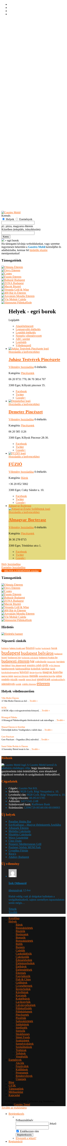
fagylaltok (60, 661)
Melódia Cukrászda (20, 831)
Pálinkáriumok (24, 122)
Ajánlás (13, 199)
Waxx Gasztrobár (18, 837)
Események (15, 170)
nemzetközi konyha (47, 676)
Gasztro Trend (22, 1104)
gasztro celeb (34, 665)
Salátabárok (22, 135)
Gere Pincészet (7, 736)
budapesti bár (14, 657)
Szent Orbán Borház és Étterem (14, 746)
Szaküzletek (22, 151)
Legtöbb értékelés (26, 332)
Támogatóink (16, 1088)
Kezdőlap (14, 29)
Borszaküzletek (24, 51)
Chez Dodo (15, 840)
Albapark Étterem (19, 827)
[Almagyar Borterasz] (29, 508)
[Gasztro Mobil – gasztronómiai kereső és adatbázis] (11, 212)
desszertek (51, 662)
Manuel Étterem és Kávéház (13, 727)
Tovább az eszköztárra (14, 1107)
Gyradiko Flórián (18, 850)
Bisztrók (20, 42)
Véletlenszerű (23, 345)
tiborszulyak (15, 890)
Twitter (20, 394)
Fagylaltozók (23, 87)
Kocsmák (21, 106)
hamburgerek (8, 668)
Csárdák (20, 61)
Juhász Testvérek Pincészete (34, 359)
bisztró (30, 648)
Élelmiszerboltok (25, 74)
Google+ (21, 397)
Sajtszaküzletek (24, 132)
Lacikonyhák (23, 113)
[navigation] (33, 1127)
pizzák (14, 679)
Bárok (19, 35)
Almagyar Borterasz (20, 505)
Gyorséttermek (24, 96)
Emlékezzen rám (29, 1131)
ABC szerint (23, 338)
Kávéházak (22, 103)
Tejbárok (21, 164)
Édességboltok (24, 71)
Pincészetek (22, 125)
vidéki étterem (29, 684)
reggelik (21, 679)
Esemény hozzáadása (21, 196)
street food (31, 679)
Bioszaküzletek (24, 39)
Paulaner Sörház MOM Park (25, 847)
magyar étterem (21, 676)
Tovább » (34, 701)
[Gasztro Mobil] (2, 240)
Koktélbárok (23, 109)
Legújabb (21, 342)
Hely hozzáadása (18, 193)
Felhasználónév (24, 1120)
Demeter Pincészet (26, 411)
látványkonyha (35, 672)
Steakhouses (23, 145)
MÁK (4, 708)
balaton (5, 648)
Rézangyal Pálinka (9, 717)
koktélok (36, 668)
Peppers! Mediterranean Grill (25, 844)
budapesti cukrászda (30, 657)
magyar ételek (7, 676)
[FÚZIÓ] (17, 453)
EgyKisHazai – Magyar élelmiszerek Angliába (35, 824)
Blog (11, 1082)
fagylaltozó (6, 665)
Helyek (13, 32)
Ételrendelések (24, 80)
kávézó (24, 672)
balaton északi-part (17, 648)
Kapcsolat (14, 1095)
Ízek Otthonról (17, 883)
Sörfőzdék (21, 138)
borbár (38, 648)
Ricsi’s (12, 853)
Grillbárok (21, 93)
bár (32, 661)
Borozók (21, 48)
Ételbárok (21, 77)
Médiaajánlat (16, 1091)
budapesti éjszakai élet (48, 657)
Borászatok (22, 45)
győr (45, 665)
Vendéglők (22, 167)
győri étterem (54, 665)
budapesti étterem (15, 661)
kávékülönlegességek (10, 672)
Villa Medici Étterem (10, 698)
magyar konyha (53, 672)
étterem (43, 683)
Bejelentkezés (16, 20)
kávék (52, 669)
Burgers (20, 58)
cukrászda (40, 661)
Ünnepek (21, 190)
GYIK (12, 206)
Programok (22, 183)
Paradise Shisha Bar (20, 821)
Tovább (13, 912)
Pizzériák (21, 129)
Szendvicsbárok (25, 154)
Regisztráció (16, 23)
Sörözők (20, 142)
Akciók (20, 174)
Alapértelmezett (24, 326)
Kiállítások (22, 180)
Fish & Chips (23, 90)
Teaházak (21, 161)
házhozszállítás (22, 668)
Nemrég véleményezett (29, 335)
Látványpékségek (26, 116)
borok (54, 648)
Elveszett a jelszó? (26, 1138)
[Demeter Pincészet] (20, 400)
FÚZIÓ (15, 464)
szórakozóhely (58, 679)
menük (33, 676)
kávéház (45, 668)
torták (18, 684)
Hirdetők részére (18, 203)
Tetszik (13, 908)
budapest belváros (37, 652)
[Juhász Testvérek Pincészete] (29, 348)
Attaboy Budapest (19, 856)
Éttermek (21, 84)
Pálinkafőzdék (24, 119)
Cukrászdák (22, 68)
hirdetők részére (39, 250)
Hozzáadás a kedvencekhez (24, 351)
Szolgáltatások (24, 158)
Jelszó (52, 1123)
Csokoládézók (24, 64)
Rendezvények (24, 187)
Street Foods (23, 148)
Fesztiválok (22, 177)
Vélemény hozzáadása (21, 367)
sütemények (8, 683)
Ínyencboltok (23, 100)
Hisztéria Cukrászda (20, 834)
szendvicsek (43, 679)
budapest (10, 653)
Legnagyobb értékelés (28, 329)
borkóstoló (46, 648)
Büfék (19, 55)
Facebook (21, 391)
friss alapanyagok (18, 665)
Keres (6, 236)
